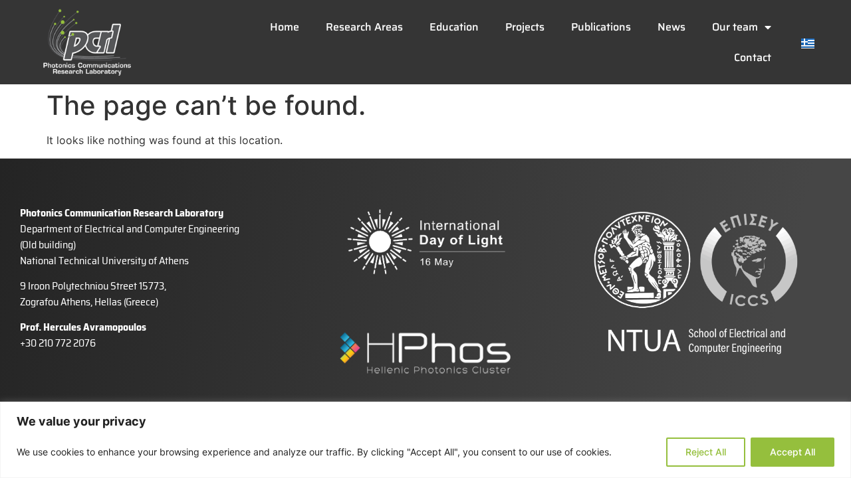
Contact (752, 57)
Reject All (705, 451)
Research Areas (364, 27)
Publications (601, 27)
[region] (425, 440)
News (671, 27)
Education (454, 27)
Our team (735, 27)
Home (284, 27)
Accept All (792, 451)
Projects (525, 27)
